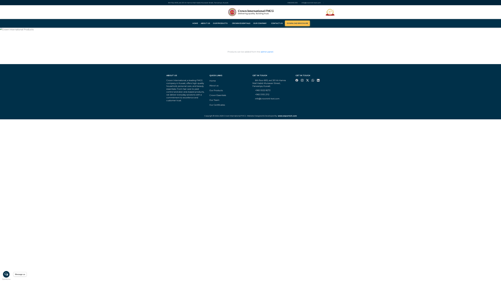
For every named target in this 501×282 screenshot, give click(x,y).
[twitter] (307, 80)
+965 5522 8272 (262, 90)
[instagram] (302, 80)
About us (205, 23)
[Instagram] (328, 3)
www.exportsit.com (287, 116)
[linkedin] (318, 80)
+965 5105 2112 (292, 3)
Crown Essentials (241, 23)
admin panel (267, 52)
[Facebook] (326, 3)
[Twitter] (331, 3)
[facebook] (297, 80)
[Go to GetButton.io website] (6, 279)
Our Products (220, 23)
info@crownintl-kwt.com (311, 3)
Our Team (214, 100)
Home (195, 23)
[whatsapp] (313, 80)
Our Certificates (217, 105)
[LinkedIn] (334, 3)
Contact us (277, 23)
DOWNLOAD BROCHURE (297, 23)
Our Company (260, 23)
